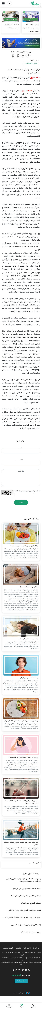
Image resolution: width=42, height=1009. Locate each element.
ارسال (21, 502)
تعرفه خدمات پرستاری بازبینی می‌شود (26, 888)
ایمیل (21, 460)
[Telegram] (18, 55)
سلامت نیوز (31, 4)
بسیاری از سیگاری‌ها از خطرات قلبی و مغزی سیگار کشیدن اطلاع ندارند (21, 802)
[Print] (13, 55)
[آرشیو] (12, 970)
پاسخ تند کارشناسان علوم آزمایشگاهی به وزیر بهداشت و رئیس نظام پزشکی (23, 880)
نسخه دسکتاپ (21, 981)
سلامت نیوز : (34, 77)
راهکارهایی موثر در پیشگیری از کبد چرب (26, 925)
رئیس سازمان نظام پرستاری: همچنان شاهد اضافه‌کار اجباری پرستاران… (31, 30)
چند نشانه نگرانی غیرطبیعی (29, 678)
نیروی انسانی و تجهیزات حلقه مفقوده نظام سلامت (21, 917)
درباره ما (36, 948)
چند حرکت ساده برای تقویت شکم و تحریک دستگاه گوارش (21, 843)
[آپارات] (29, 970)
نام (21, 448)
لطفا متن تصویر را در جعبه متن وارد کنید (28, 491)
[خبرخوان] (16, 970)
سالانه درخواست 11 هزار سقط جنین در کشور (24, 910)
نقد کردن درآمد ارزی (35, 863)
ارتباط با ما (27, 948)
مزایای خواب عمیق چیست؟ (29, 587)
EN (9, 4)
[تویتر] (19, 970)
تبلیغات (18, 948)
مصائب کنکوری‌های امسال (31, 903)
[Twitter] (23, 55)
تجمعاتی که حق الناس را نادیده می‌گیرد (26, 896)
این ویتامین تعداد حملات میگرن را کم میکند (23, 757)
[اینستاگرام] (22, 970)
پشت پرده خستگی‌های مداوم (28, 639)
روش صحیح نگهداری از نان (30, 932)
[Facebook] (28, 55)
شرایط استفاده (8, 948)
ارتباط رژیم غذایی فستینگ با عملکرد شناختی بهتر (21, 721)
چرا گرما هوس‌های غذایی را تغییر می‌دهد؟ (24, 546)
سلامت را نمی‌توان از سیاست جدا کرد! (12, 26)
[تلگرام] (26, 970)
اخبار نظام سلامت (31, 63)
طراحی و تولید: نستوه (19, 993)
